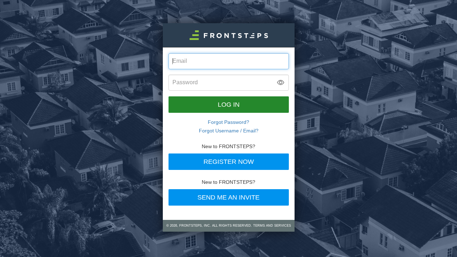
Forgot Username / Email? (228, 130)
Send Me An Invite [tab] (228, 197)
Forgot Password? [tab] (228, 122)
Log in (229, 104)
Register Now (229, 161)
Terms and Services (272, 225)
